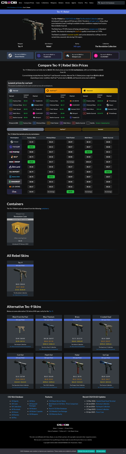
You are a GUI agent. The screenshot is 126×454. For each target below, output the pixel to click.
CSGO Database (11, 7)
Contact (60, 428)
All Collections (16, 407)
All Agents (15, 401)
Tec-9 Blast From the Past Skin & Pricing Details (20, 346)
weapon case (93, 29)
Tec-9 (20, 46)
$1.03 (31, 192)
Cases (38, 3)
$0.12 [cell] (25, 105)
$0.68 (31, 167)
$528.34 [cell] (100, 101)
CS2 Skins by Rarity (55, 414)
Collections (45, 3)
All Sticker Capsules (36, 411)
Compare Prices (29, 3)
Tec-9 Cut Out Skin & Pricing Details (20, 387)
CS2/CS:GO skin (70, 19)
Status (91, 3)
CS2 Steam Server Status (57, 401)
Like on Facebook (53, 431)
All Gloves (15, 412)
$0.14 (51, 172)
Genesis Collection (103, 409)
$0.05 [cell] (25, 109)
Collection (106, 43)
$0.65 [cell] (25, 101)
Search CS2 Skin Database (58, 409)
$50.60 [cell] (99, 109)
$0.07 (70, 147)
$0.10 (88, 142)
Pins (86, 3)
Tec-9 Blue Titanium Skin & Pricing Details (48, 349)
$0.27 (70, 167)
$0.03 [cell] (25, 113)
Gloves (67, 3)
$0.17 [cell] (62, 105)
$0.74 (31, 157)
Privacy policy (101, 451)
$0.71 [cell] (62, 101)
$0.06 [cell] (25, 117)
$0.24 (51, 142)
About (55, 428)
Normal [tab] (25, 129)
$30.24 (88, 162)
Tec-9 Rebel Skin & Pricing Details (20, 295)
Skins (20, 3)
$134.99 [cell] (100, 113)
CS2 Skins (19, 7)
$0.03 (88, 152)
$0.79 (31, 172)
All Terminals (16, 409)
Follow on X (62, 431)
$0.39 (108, 162)
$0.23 (51, 187)
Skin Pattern (48, 43)
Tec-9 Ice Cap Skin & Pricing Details (106, 387)
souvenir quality (73, 35)
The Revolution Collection (88, 19)
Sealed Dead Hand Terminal (105, 401)
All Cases (15, 404)
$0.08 (108, 142)
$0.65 (31, 147)
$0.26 (70, 187)
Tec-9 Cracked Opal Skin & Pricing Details (105, 349)
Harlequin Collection (103, 407)
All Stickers (33, 409)
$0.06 (108, 172)
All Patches (15, 415)
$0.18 (51, 157)
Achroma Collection (102, 404)
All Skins (32, 401)
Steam (80, 442)
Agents (74, 3)
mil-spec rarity (94, 21)
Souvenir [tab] (100, 129)
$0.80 (31, 152)
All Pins (14, 418)
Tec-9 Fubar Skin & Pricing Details (77, 387)
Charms (80, 3)
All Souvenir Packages (33, 405)
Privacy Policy (69, 428)
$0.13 (51, 147)
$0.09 (70, 142)
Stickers (60, 3)
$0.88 (31, 182)
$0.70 (31, 177)
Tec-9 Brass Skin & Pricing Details (77, 346)
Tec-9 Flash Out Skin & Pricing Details (48, 387)
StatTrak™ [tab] (63, 129)
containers (45, 208)
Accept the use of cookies (86, 451)
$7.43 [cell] (99, 105)
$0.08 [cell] (61, 109)
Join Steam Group (73, 431)
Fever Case (100, 412)
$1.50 (31, 142)
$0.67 (31, 187)
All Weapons (33, 414)
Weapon (20, 43)
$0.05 (88, 172)
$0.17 (51, 152)
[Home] (9, 3)
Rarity (77, 43)
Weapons (54, 3)
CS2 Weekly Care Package (58, 411)
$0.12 (108, 152)
